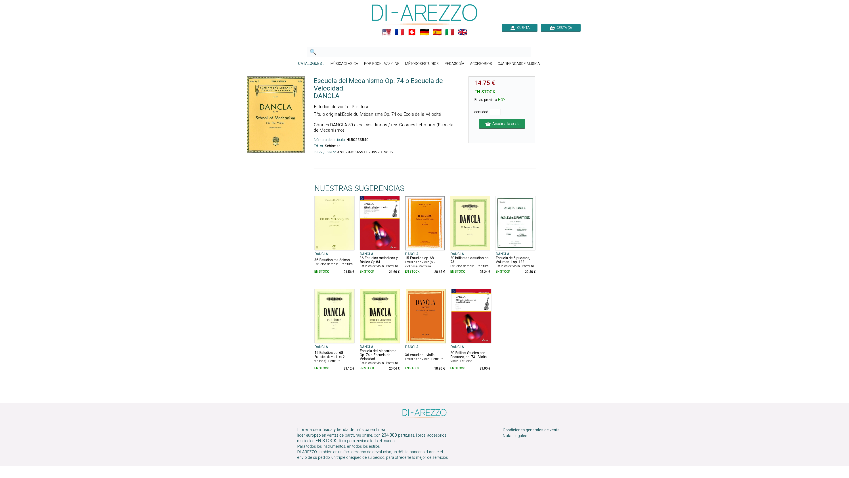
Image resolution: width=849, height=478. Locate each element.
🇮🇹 (449, 32)
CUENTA (522, 27)
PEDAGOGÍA (454, 63)
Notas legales (515, 436)
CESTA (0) (563, 27)
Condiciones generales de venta (531, 430)
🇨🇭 (412, 32)
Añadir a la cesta (505, 124)
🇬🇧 (462, 32)
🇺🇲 (386, 32)
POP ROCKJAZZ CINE (381, 63)
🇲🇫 (399, 32)
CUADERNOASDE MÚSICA (519, 63)
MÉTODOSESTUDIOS (422, 63)
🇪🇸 (437, 32)
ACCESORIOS (481, 63)
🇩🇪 (424, 32)
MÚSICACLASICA (344, 63)
